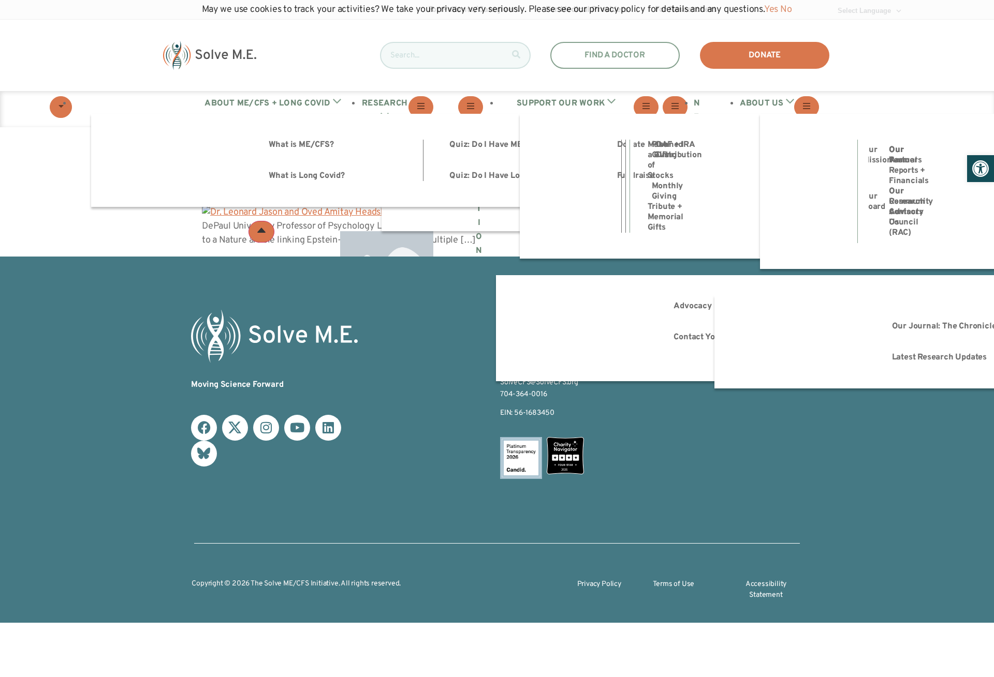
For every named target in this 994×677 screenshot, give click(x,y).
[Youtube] (297, 428)
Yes (771, 10)
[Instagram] (266, 428)
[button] (980, 168)
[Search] (516, 55)
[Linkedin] (328, 428)
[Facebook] (204, 428)
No (786, 10)
